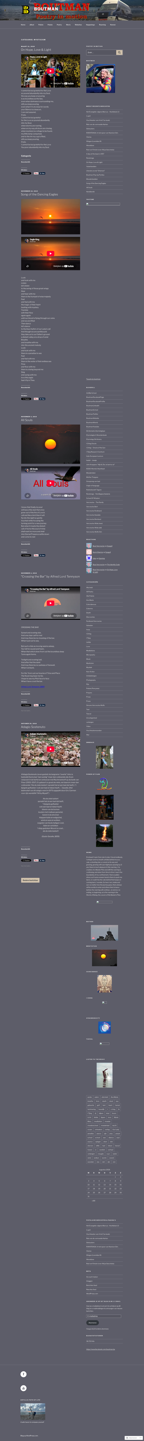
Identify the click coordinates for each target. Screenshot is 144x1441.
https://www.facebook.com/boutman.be (100, 1349)
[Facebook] (23, 1374)
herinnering (92, 1109)
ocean (90, 1129)
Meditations (90, 651)
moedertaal (105, 1125)
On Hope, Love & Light (36, 49)
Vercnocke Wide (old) (94, 528)
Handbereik (90, 192)
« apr (93, 1200)
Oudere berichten (30, 880)
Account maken (92, 1277)
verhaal (110, 1150)
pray (111, 1133)
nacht (114, 1125)
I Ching (88, 634)
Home (23, 25)
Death (88, 613)
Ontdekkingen (91, 676)
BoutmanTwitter (92, 414)
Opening (102, 558)
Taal (87, 709)
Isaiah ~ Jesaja (91, 460)
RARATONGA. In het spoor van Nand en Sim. (102, 133)
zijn (109, 1162)
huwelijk (101, 1109)
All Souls (27, 420)
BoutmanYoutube (92, 427)
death (104, 1101)
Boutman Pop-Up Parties (95, 175)
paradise (91, 1133)
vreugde (101, 1154)
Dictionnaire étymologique (95, 431)
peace (99, 1133)
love (109, 1117)
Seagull (109, 546)
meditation (98, 1121)
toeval (117, 1146)
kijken (101, 1113)
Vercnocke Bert (92, 507)
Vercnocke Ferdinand (94, 511)
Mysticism (90, 663)
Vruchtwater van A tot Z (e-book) (98, 120)
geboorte (91, 1105)
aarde (90, 1097)
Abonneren (93, 1323)
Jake (94, 558)
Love (88, 646)
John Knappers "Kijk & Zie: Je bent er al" (100, 464)
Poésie (50, 25)
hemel (117, 1105)
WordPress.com (92, 1294)
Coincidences (91, 604)
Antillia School (91, 393)
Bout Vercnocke (99, 546)
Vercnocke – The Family (95, 502)
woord (111, 1158)
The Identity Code (113, 564)
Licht (89, 1117)
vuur (108, 1154)
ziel (103, 1162)
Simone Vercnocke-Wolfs (95, 705)
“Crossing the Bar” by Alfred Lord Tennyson (50, 576)
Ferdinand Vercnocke (94, 621)
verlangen (89, 722)
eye (117, 1101)
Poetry (59, 25)
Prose (88, 697)
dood (111, 1101)
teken (110, 1146)
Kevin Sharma (98, 552)
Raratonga (90, 158)
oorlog (107, 1129)
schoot (97, 1138)
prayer (118, 1133)
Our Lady (115, 1129)
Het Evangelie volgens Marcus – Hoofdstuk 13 (102, 112)
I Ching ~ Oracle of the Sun (95, 448)
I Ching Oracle (91, 443)
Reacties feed (91, 1289)
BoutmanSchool (92, 410)
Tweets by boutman (93, 379)
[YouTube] (23, 1388)
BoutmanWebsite (92, 418)
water (115, 1154)
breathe (90, 1101)
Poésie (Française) (92, 688)
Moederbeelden (92, 179)
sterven (90, 1146)
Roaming (102, 25)
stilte (97, 1146)
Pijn (87, 684)
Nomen (113, 25)
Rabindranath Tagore (93, 490)
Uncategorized (91, 718)
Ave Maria (90, 600)
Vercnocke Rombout (93, 519)
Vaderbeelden (91, 166)
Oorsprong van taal (93, 481)
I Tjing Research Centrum (95, 452)
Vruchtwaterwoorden (94, 730)
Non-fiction (90, 672)
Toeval (88, 714)
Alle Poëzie (90, 596)
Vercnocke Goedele (93, 515)
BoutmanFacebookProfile (95, 401)
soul (118, 1138)
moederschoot (93, 1125)
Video (88, 726)
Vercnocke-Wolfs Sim (94, 532)
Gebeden (89, 625)
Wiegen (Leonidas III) (93, 141)
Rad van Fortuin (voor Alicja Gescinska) (100, 150)
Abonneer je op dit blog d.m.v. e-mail (103, 1301)
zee (98, 1162)
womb (104, 1158)
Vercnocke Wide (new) (94, 523)
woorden (91, 1162)
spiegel (97, 1142)
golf (98, 1105)
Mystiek (89, 667)
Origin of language (92, 486)
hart (104, 1105)
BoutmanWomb (92, 422)
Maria (68, 25)
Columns (89, 608)
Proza (88, 701)
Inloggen (89, 1281)
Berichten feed (91, 1285)
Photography (91, 680)
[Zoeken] (119, 52)
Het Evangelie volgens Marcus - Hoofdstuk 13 (102, 1226)
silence (111, 1138)
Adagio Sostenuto (33, 727)
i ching (113, 1109)
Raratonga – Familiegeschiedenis (98, 494)
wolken (96, 1158)
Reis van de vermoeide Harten (97, 124)
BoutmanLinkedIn (92, 406)
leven (114, 1113)
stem (105, 1142)
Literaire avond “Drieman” (95, 171)
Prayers (89, 693)
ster (111, 1142)
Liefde (88, 642)
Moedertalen (91, 473)
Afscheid (89, 587)
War (87, 735)
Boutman (46, 8)
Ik (119, 1109)
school (90, 1138)
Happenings (90, 25)
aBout (32, 25)
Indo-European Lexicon (94, 456)
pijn (105, 1133)
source (90, 1142)
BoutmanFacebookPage (95, 397)
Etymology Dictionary (94, 439)
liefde (96, 1117)
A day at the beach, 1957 (95, 154)
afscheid (105, 1097)
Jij (95, 1113)
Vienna (88, 137)
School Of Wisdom (93, 498)
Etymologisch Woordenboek (96, 435)
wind (89, 1158)
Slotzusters (90, 129)
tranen (90, 1150)
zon (114, 1162)
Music (88, 659)
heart (110, 1105)
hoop (88, 630)
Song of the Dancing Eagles (39, 194)
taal (103, 1146)
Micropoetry (90, 655)
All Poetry (89, 592)
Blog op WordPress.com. (29, 1436)
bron (97, 1101)
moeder (107, 1121)
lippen (103, 1117)
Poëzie (40, 25)
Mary (89, 1121)
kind (107, 1113)
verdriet (102, 1150)
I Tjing (88, 638)
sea (104, 1138)
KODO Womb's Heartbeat (95, 469)
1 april (88, 116)
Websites (78, 25)
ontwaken (98, 1129)
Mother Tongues (92, 477)
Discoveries (90, 617)
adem (97, 1097)
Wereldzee (90, 145)
